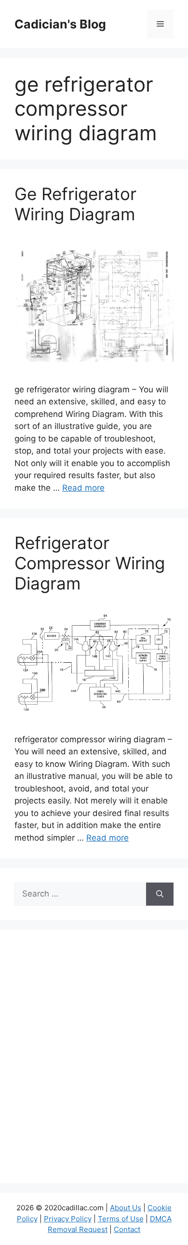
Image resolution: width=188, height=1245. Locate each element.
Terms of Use (121, 1218)
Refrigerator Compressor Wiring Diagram (89, 563)
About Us (125, 1207)
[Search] (160, 894)
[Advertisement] (94, 1063)
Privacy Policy (68, 1218)
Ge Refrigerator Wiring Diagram (75, 204)
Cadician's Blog (60, 24)
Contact (127, 1229)
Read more (83, 488)
